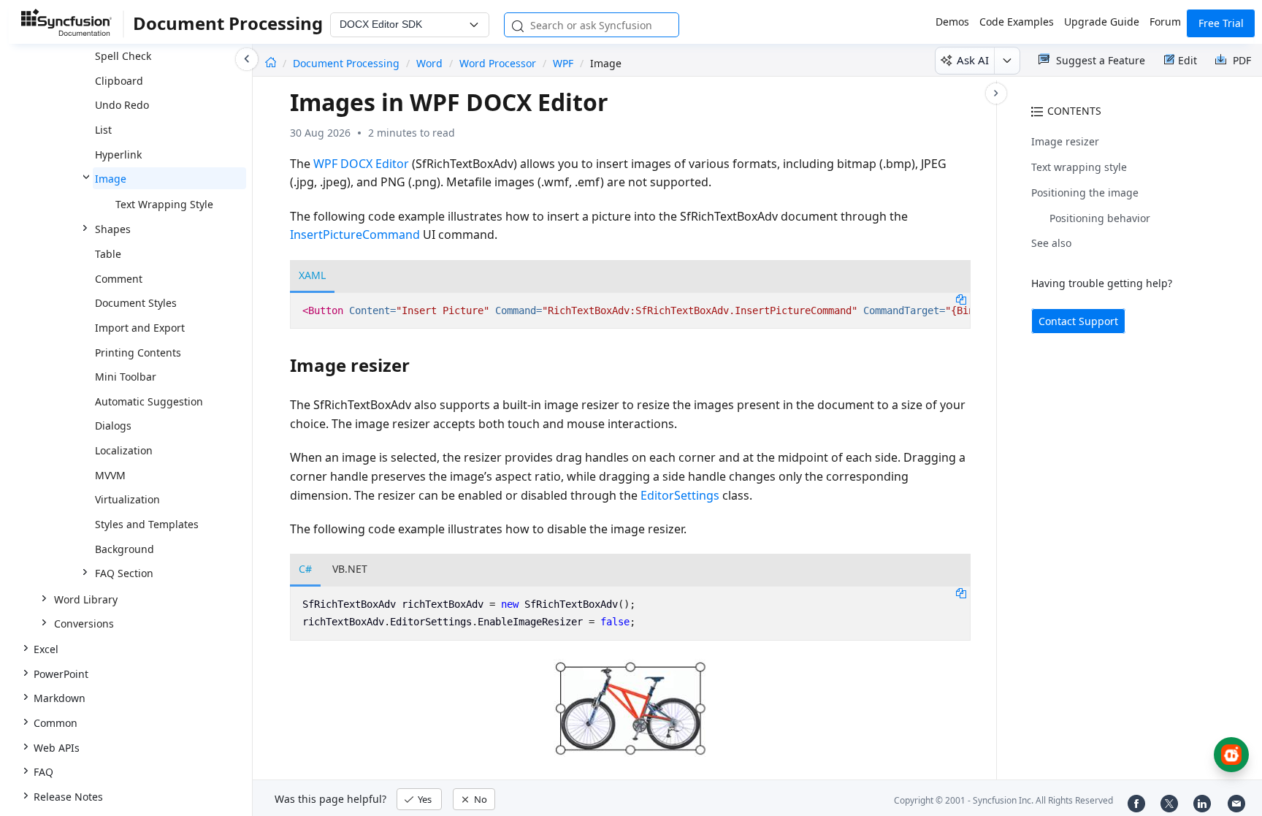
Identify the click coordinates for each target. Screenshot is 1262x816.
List (103, 130)
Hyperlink (118, 154)
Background (124, 549)
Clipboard (119, 81)
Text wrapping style (1079, 167)
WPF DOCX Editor (361, 164)
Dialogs (113, 425)
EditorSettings (679, 495)
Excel (46, 649)
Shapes (113, 229)
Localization (124, 450)
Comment (118, 279)
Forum (1165, 21)
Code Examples (1016, 21)
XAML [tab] (312, 275)
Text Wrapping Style (164, 204)
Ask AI (973, 60)
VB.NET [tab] (349, 569)
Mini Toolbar (125, 377)
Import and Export (140, 328)
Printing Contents (138, 352)
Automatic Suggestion (149, 401)
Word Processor (497, 63)
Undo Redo (122, 105)
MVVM (110, 475)
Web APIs (57, 748)
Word (429, 63)
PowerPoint (61, 674)
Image (110, 179)
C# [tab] (305, 569)
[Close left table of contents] (247, 59)
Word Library (86, 599)
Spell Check (123, 56)
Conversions (84, 623)
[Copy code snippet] (961, 298)
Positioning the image (1085, 192)
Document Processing (347, 63)
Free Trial (1221, 23)
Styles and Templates (147, 524)
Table (108, 254)
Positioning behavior (1099, 218)
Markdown (59, 698)
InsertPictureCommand (355, 234)
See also (1051, 243)
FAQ (43, 772)
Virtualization (127, 499)
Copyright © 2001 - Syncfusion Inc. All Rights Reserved (1003, 800)
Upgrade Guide (1101, 21)
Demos (952, 21)
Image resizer (1065, 141)
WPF (563, 63)
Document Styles (136, 303)
